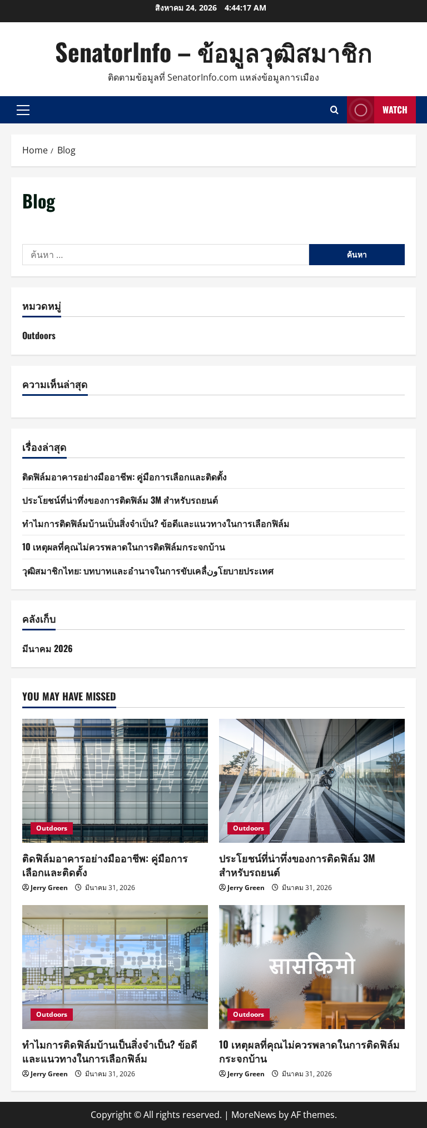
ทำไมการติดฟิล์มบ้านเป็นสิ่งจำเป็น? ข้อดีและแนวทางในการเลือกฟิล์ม (156, 523)
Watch (395, 109)
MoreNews (253, 1115)
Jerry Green (49, 887)
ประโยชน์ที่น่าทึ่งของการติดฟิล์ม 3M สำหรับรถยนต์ (120, 499)
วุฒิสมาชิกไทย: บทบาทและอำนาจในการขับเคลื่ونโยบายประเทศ (148, 570)
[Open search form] (334, 110)
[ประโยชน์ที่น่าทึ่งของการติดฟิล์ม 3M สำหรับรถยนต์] (312, 781)
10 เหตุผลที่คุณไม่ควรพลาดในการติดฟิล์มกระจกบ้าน (123, 546)
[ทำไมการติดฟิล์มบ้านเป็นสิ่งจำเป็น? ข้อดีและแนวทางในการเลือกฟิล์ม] (115, 967)
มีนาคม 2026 (47, 648)
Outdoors (39, 335)
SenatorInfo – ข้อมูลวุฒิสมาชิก (214, 51)
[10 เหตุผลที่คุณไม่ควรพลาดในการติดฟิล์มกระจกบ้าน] (312, 967)
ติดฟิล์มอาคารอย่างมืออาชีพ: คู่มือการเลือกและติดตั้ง (124, 476)
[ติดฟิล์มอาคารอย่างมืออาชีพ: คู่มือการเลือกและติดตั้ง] (115, 781)
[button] (23, 110)
